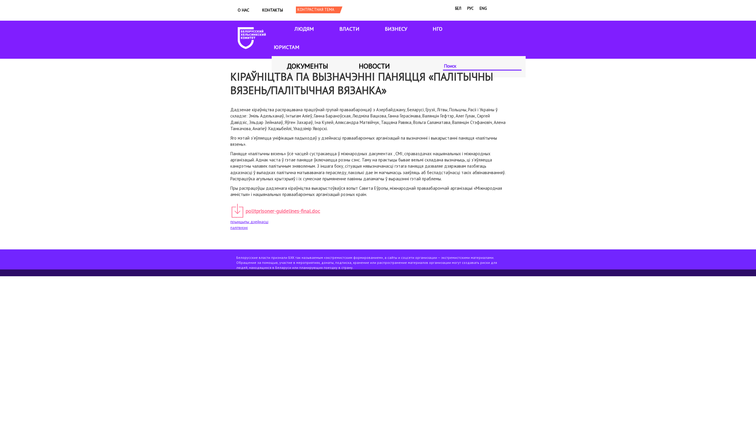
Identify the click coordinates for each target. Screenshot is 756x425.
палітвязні (239, 227)
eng (483, 8)
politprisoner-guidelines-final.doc (283, 210)
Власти (349, 28)
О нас (243, 10)
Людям (304, 28)
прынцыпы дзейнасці (249, 221)
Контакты (272, 10)
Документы (307, 66)
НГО (437, 28)
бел (458, 8)
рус (470, 8)
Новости (374, 66)
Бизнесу (396, 28)
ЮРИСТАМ (286, 47)
